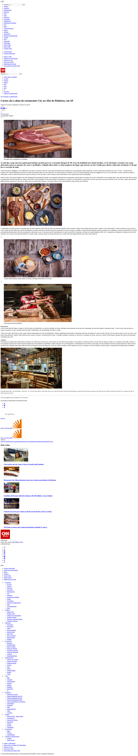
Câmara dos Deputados (14, 616)
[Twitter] (4, 549)
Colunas (6, 574)
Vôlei (8, 707)
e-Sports (9, 713)
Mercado (9, 643)
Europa (9, 665)
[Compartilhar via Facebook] (1, 108)
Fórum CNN (7, 45)
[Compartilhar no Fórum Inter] (5, 114)
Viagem (9, 738)
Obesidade (10, 727)
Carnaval (9, 680)
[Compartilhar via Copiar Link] (6, 108)
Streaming (10, 689)
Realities (9, 687)
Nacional (6, 12)
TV (8, 691)
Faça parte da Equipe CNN (12, 66)
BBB (8, 678)
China (8, 674)
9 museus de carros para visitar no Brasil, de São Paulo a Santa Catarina (28, 511)
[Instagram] (4, 555)
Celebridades (11, 682)
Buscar (6, 5)
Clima (8, 628)
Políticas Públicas (12, 621)
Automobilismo (11, 709)
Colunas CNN (8, 49)
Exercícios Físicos (12, 720)
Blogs (5, 572)
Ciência (6, 32)
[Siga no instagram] (4, 404)
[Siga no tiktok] (4, 407)
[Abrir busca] (24, 5)
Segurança (10, 627)
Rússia (9, 672)
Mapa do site (8, 578)
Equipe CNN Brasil (9, 54)
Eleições (6, 8)
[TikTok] (4, 560)
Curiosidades (11, 735)
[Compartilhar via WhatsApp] (5, 108)
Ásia (8, 667)
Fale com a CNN (8, 62)
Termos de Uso (8, 60)
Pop (5, 25)
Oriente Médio (11, 671)
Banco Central (11, 647)
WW (5, 84)
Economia (7, 19)
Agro (5, 14)
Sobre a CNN (8, 57)
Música (9, 685)
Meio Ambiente (11, 630)
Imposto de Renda (12, 650)
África (9, 669)
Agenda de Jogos (12, 694)
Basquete (10, 705)
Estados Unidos (11, 663)
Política (6, 6)
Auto (5, 39)
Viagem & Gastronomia (10, 36)
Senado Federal (11, 617)
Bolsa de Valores (12, 649)
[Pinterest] (4, 559)
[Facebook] (4, 551)
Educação (7, 41)
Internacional (7, 10)
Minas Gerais (11, 638)
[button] (69, 138)
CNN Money (7, 21)
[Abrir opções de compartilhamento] (3, 110)
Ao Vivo (9, 584)
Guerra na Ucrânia (12, 660)
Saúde (6, 30)
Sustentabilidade (12, 656)
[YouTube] (4, 553)
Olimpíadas (10, 704)
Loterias (9, 654)
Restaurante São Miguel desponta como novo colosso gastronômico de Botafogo (30, 480)
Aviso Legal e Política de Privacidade (15, 745)
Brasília (9, 639)
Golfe (8, 711)
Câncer (9, 724)
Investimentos (11, 645)
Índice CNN (10, 612)
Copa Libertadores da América (16, 702)
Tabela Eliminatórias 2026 (14, 700)
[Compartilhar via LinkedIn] (3, 108)
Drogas (9, 726)
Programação (8, 52)
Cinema (9, 683)
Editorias (8, 583)
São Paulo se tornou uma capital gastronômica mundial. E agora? (25, 527)
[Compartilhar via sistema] (1, 112)
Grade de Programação (11, 570)
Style (5, 27)
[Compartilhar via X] (2, 108)
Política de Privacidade (10, 58)
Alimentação (10, 718)
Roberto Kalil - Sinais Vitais (15, 716)
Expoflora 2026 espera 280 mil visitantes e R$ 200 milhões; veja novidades (28, 496)
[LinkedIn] (4, 557)
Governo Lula (11, 614)
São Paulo (10, 634)
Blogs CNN (7, 47)
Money (6, 82)
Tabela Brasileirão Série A (14, 696)
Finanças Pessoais (12, 652)
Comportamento (8, 28)
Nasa (8, 731)
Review (6, 38)
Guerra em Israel (12, 661)
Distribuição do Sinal (10, 64)
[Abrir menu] (2, 1)
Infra (5, 16)
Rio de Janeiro (11, 636)
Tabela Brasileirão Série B (14, 698)
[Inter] (5, 548)
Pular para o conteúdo (10, 77)
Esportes (6, 17)
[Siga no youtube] (4, 406)
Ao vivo (6, 79)
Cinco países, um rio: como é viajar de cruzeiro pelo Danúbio (24, 464)
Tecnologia (7, 34)
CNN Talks (7, 43)
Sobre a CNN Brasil (9, 743)
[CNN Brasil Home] (9, 72)
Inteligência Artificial (10, 23)
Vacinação (10, 722)
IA (4, 90)
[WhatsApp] (4, 562)
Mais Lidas (5, 445)
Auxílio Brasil (11, 632)
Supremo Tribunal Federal (14, 619)
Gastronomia (11, 740)
